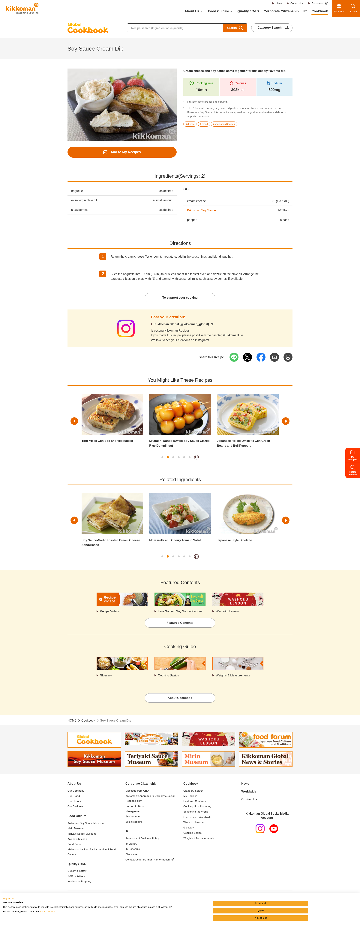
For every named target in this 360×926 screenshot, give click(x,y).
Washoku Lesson (227, 611)
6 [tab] (189, 457)
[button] (8, 899)
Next (286, 421)
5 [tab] (184, 457)
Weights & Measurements (233, 675)
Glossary (106, 675)
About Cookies (47, 911)
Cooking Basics (168, 675)
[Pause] (196, 457)
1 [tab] (162, 457)
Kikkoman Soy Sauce (201, 210)
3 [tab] (173, 457)
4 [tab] (179, 457)
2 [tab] (168, 457)
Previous (74, 421)
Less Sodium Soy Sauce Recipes (180, 611)
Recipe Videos (110, 611)
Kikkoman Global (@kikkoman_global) (181, 324)
